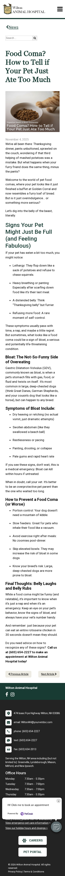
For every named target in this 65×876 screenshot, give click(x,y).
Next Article (48, 674)
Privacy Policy (15, 871)
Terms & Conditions (34, 871)
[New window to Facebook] (7, 695)
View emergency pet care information (27, 822)
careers (36, 840)
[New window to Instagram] (13, 695)
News (13, 27)
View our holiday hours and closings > (26, 828)
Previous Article (19, 674)
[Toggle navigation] (60, 9)
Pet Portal (32, 852)
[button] (56, 826)
